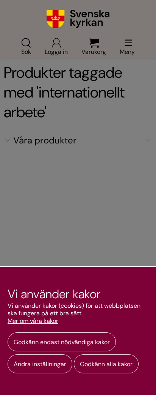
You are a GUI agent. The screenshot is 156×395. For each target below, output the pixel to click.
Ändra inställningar (40, 364)
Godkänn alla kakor (106, 364)
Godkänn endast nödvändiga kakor (62, 342)
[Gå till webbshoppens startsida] (78, 19)
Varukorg (93, 51)
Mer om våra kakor (33, 321)
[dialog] (78, 330)
